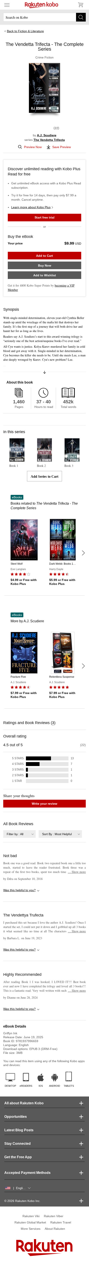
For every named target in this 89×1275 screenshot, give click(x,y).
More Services (30, 1228)
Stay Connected (17, 1143)
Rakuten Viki (31, 1216)
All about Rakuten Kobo (24, 1103)
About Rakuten (55, 1228)
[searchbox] (44, 17)
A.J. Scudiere (46, 135)
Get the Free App (18, 1157)
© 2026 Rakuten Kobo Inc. (22, 1201)
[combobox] (19, 834)
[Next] (83, 553)
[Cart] (80, 5)
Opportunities (15, 1116)
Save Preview (61, 147)
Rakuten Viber (53, 1216)
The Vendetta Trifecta (49, 140)
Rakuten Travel (60, 1222)
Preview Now (33, 147)
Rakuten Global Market (30, 1222)
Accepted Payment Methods (27, 1173)
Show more (77, 872)
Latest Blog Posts (18, 1130)
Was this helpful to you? (19, 890)
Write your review (44, 803)
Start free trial (44, 217)
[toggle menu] (7, 5)
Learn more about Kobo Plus (31, 207)
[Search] (81, 17)
